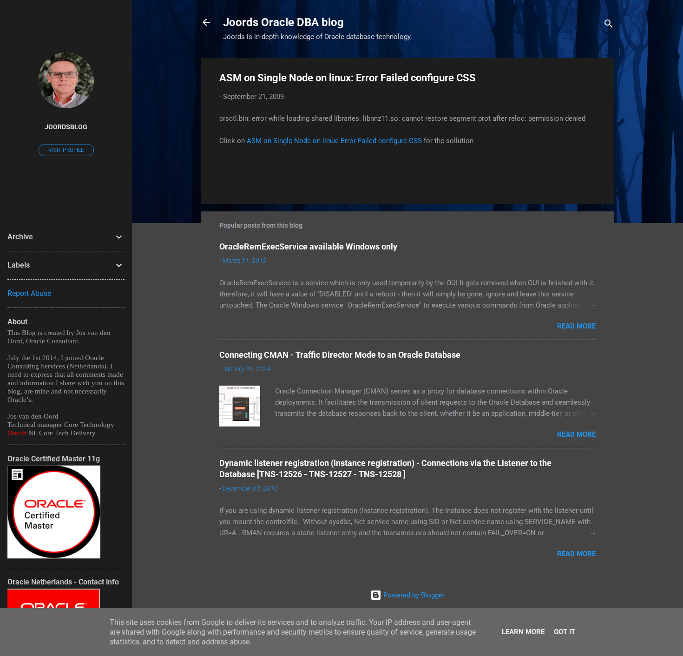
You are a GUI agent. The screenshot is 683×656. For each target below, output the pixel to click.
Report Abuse (29, 293)
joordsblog (66, 127)
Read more (576, 326)
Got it (564, 632)
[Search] (608, 25)
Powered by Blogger (413, 595)
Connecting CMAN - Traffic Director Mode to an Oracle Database (339, 355)
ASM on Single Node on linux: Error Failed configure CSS (334, 141)
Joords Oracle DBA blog (283, 22)
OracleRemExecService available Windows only (308, 246)
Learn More (523, 632)
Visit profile (66, 150)
